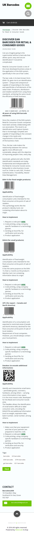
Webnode (19, 530)
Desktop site (21, 523)
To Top (17, 514)
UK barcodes (16, 456)
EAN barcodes (8, 460)
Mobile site (12, 523)
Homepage (6, 30)
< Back (6, 469)
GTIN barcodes (20, 460)
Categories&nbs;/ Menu (28, 6)
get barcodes (7, 463)
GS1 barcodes (19, 463)
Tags (4, 453)
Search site (28, 13)
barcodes (6, 456)
